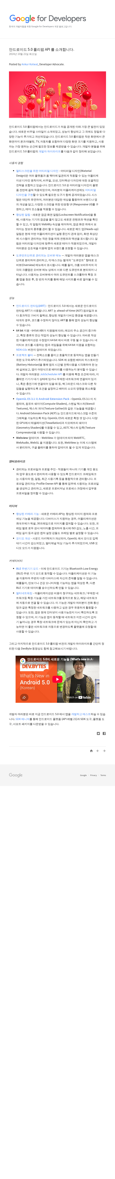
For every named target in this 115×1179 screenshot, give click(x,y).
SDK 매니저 (22, 719)
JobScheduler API (51, 374)
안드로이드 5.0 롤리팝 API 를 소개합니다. (41, 49)
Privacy (93, 775)
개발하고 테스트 (81, 714)
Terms (103, 775)
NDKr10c (21, 349)
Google (83, 775)
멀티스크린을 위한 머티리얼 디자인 (37, 171)
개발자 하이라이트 (50, 151)
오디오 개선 (23, 538)
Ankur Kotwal (30, 64)
